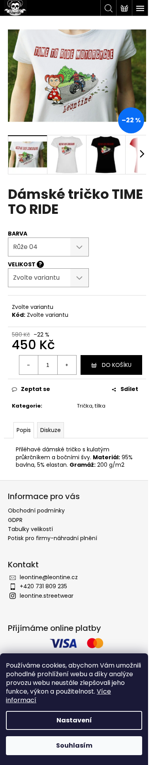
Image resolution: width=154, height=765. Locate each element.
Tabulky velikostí (30, 529)
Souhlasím (74, 745)
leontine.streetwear (46, 596)
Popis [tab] (24, 430)
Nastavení (74, 720)
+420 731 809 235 (43, 586)
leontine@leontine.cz (49, 577)
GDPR (15, 520)
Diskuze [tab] (50, 430)
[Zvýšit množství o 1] (66, 364)
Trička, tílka (91, 406)
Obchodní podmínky (36, 510)
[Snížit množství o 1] (28, 364)
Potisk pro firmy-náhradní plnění (52, 538)
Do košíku (116, 365)
